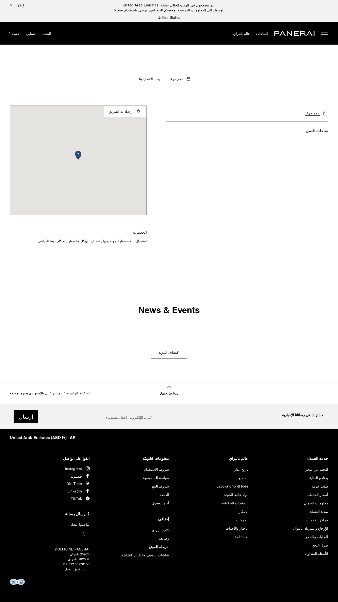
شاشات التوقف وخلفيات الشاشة (145, 554)
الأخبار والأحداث (237, 528)
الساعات (262, 33)
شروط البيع (160, 486)
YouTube (74, 483)
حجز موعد (312, 113)
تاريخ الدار (241, 469)
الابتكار (243, 511)
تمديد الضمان (318, 511)
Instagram (73, 468)
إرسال (26, 416)
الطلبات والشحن (316, 536)
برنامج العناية (318, 477)
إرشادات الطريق (121, 111)
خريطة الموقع (159, 546)
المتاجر (57, 393)
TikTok (76, 498)
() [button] (43, 437)
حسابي (31, 33)
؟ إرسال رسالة (77, 514)
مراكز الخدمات (317, 519)
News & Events (169, 309)
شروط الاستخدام (156, 469)
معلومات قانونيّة (156, 458)
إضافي (163, 518)
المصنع (243, 477)
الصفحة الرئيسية (78, 393)
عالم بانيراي (241, 33)
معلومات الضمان (316, 502)
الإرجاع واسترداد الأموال (310, 528)
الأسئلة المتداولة (316, 553)
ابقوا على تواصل (76, 458)
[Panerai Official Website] (294, 34)
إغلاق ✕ (17, 4)
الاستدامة (241, 536)
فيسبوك (76, 476)
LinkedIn (75, 491)
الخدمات (140, 232)
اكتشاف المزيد (169, 353)
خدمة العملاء (317, 458)
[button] (150, 79)
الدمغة (164, 494)
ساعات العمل (317, 130)
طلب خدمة (320, 486)
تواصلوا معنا (81, 524)
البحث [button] (46, 33)
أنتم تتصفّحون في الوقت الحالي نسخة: (169, 4)
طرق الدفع (320, 545)
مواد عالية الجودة (236, 494)
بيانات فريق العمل (77, 569)
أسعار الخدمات (317, 494)
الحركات (242, 519)
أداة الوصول (160, 502)
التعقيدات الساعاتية (235, 502)
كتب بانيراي (160, 529)
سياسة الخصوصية (156, 477)
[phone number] (50, 534)
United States (169, 17)
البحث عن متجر (316, 469)
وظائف (164, 538)
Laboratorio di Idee (233, 486)
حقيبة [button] (14, 33)
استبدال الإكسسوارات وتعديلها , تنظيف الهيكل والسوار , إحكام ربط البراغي (92, 241)
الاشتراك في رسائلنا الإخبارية (303, 414)
